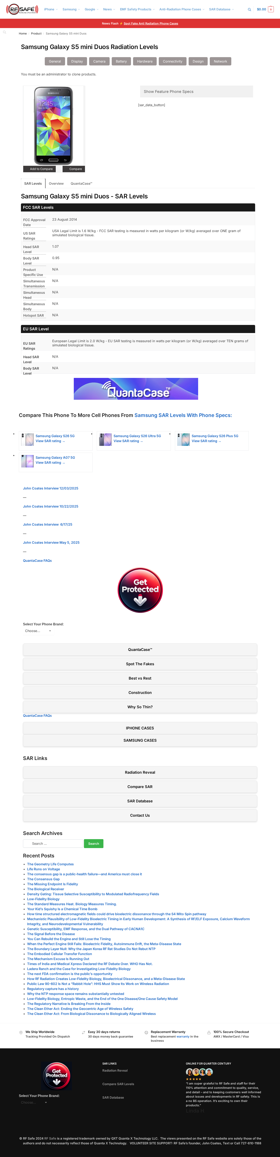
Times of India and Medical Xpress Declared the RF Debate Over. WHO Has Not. (90, 964)
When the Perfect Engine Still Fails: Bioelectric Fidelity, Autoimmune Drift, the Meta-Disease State (104, 944)
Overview (56, 183)
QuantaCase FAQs (37, 560)
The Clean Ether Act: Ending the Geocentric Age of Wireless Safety (80, 1009)
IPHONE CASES (140, 728)
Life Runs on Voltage (43, 869)
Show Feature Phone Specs (169, 91)
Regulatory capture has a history (53, 989)
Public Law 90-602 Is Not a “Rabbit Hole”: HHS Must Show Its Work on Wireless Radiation (98, 984)
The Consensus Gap (43, 879)
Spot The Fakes (140, 664)
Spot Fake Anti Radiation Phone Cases (151, 23)
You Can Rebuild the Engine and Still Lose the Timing (69, 939)
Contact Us (140, 815)
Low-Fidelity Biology (43, 899)
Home (23, 33)
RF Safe (50, 1138)
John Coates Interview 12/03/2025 (50, 488)
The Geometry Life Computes (50, 864)
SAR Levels (33, 183)
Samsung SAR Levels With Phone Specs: (183, 415)
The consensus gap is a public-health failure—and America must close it (84, 874)
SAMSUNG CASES (140, 740)
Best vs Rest (140, 678)
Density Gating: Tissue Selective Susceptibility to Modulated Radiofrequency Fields (93, 894)
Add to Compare (41, 169)
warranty (183, 1036)
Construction (140, 692)
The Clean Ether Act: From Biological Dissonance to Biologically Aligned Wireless (91, 1014)
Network (220, 61)
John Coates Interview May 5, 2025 (51, 542)
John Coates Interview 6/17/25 (47, 524)
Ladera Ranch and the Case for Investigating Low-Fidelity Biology (79, 969)
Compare (75, 169)
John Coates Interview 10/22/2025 (50, 506)
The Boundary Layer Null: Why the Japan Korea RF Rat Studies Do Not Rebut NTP (91, 949)
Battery (121, 61)
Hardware (145, 61)
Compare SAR (140, 786)
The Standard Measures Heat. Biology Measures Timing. (72, 904)
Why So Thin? (140, 707)
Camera (99, 61)
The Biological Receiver (45, 889)
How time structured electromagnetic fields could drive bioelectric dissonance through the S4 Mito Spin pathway (116, 914)
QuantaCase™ (81, 183)
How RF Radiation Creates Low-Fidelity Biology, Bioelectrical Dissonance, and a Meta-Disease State (106, 979)
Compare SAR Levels (118, 1084)
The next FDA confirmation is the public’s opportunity (69, 974)
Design (198, 61)
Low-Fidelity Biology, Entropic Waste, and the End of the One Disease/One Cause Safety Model (102, 999)
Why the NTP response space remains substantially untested (75, 994)
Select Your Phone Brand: (43, 624)
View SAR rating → (50, 441)
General (55, 61)
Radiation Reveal (140, 772)
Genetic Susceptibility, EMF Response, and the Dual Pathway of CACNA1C (85, 929)
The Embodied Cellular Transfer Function (59, 954)
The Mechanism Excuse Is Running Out (58, 959)
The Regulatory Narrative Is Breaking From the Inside (68, 1004)
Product (36, 33)
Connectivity (172, 61)
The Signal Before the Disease (51, 934)
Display (77, 61)
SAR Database (140, 801)
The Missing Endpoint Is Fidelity (52, 884)
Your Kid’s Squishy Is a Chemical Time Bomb (62, 909)
